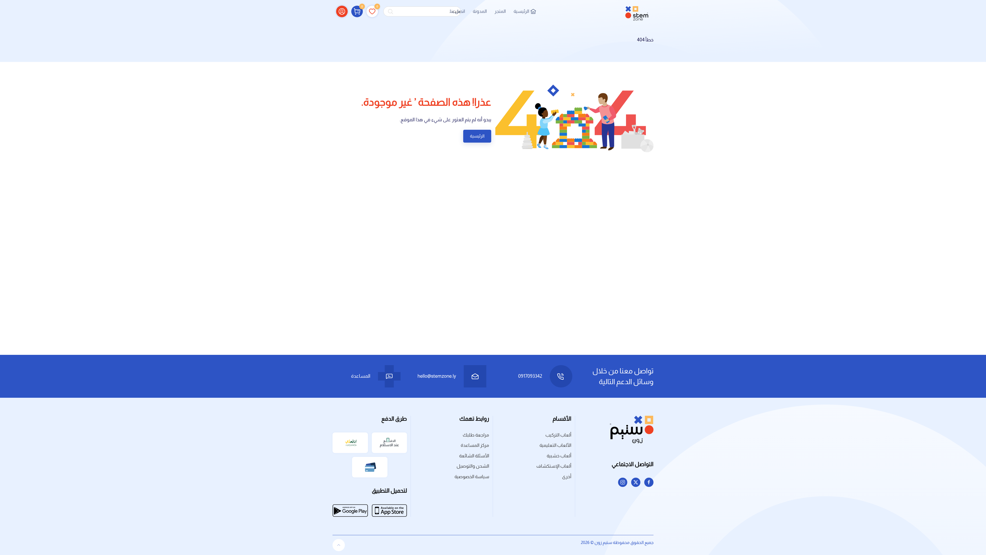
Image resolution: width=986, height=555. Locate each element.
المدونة (480, 11)
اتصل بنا (457, 11)
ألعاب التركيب (558, 435)
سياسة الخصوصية (471, 476)
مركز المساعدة (475, 445)
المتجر (500, 11)
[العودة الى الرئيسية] (636, 11)
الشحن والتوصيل (473, 466)
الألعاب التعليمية (555, 445)
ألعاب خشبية (559, 455)
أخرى (566, 476)
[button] (357, 11)
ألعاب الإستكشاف (553, 466)
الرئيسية (521, 11)
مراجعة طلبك (476, 435)
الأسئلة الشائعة (474, 455)
